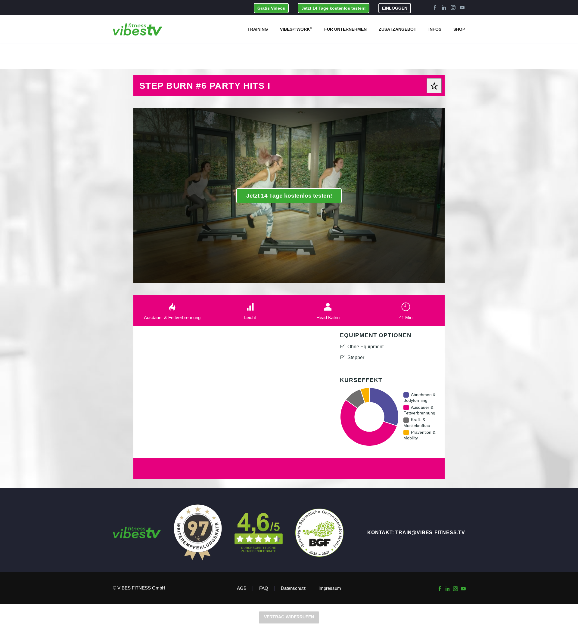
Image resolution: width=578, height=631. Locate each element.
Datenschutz (293, 588)
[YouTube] (462, 7)
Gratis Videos (271, 8)
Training (257, 29)
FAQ (263, 588)
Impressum (330, 588)
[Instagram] (453, 7)
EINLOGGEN (394, 8)
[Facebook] (435, 7)
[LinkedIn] (444, 7)
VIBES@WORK (296, 29)
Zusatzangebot (397, 29)
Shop (459, 29)
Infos (434, 29)
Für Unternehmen (345, 29)
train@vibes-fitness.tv (430, 532)
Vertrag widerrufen (289, 616)
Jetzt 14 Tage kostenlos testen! (333, 8)
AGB (242, 588)
